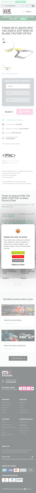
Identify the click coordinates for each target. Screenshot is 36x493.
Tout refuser (18, 257)
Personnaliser (18, 260)
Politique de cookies (18, 264)
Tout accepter (19, 253)
